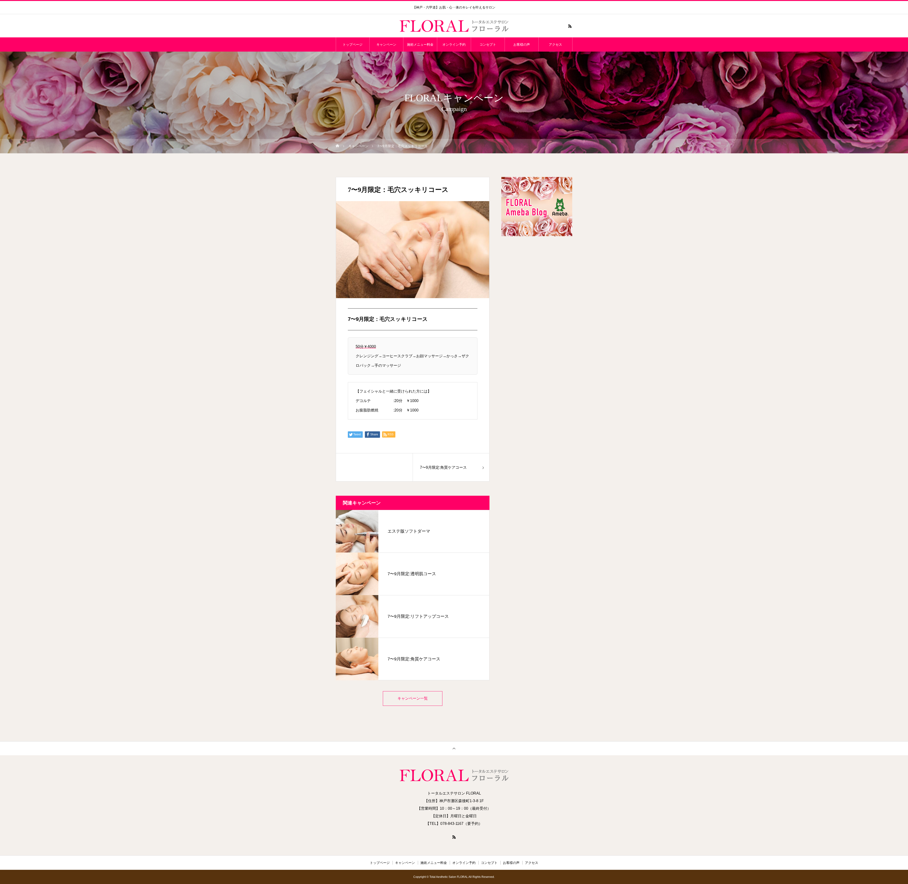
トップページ (352, 44)
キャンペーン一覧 (412, 698)
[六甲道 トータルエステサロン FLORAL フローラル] (454, 26)
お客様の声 (521, 44)
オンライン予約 (454, 44)
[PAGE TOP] (454, 748)
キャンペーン (386, 44)
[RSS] (570, 26)
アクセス (555, 44)
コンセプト (488, 44)
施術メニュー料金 (420, 44)
